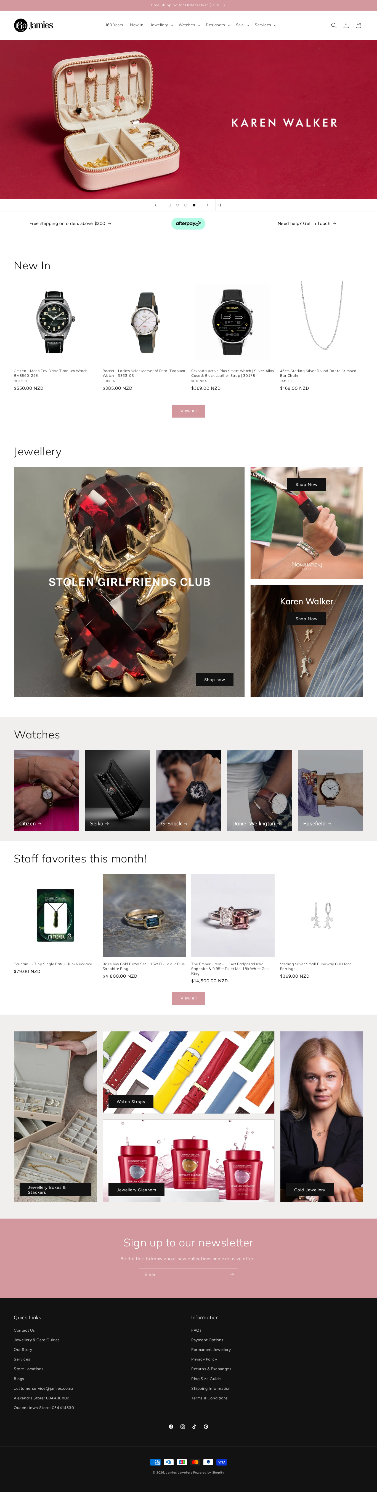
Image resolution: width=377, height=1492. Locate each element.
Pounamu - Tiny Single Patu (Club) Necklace (53, 964)
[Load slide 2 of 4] (177, 205)
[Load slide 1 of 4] (169, 205)
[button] (161, 25)
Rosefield (314, 823)
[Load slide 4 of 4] (194, 205)
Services (22, 1359)
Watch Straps (131, 1101)
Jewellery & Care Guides (37, 1340)
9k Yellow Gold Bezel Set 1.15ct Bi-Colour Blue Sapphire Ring (144, 966)
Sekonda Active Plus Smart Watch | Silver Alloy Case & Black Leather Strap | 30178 (232, 373)
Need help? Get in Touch (304, 223)
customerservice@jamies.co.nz (43, 1388)
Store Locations (29, 1369)
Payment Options (207, 1340)
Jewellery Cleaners (136, 1189)
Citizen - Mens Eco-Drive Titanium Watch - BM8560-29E (52, 373)
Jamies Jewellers (179, 1472)
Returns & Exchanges (211, 1369)
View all (188, 410)
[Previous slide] (156, 205)
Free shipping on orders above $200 (67, 223)
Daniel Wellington (253, 823)
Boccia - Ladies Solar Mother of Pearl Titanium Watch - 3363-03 (144, 373)
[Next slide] (207, 205)
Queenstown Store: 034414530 (44, 1407)
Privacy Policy (204, 1359)
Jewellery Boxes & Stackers (47, 1190)
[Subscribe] (232, 1274)
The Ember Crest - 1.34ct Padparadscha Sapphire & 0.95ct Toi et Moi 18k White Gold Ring (230, 968)
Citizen (27, 823)
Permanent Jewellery (211, 1349)
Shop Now (307, 484)
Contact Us (24, 1330)
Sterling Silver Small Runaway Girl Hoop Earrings (316, 966)
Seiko (96, 823)
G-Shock (171, 823)
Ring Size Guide (206, 1379)
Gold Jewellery (309, 1189)
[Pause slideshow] (221, 205)
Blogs (19, 1379)
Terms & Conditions (209, 1398)
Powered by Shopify (208, 1472)
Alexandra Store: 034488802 (42, 1398)
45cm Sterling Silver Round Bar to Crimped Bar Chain (318, 373)
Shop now (214, 679)
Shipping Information (211, 1388)
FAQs (196, 1330)
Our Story (23, 1349)
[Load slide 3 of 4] (186, 205)
